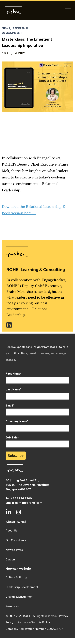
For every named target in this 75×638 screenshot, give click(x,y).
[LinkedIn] (9, 512)
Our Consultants (16, 540)
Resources (12, 606)
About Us (11, 530)
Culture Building (16, 577)
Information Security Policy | (33, 622)
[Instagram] (19, 512)
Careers (10, 559)
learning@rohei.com (28, 503)
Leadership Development (22, 587)
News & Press (14, 549)
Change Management (19, 596)
